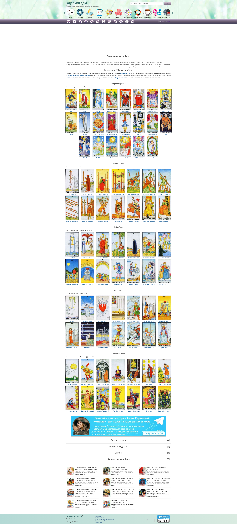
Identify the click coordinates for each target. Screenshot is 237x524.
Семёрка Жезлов (164, 194)
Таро (109, 17)
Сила (71, 134)
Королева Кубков (149, 284)
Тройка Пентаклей (103, 384)
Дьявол (165, 134)
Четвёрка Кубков (118, 257)
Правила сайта (99, 518)
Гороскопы (80, 17)
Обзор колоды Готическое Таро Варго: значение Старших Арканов (158, 479)
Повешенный (125, 134)
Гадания (70, 17)
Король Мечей (164, 347)
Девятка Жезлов (87, 221)
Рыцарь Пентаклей (133, 411)
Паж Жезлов (118, 221)
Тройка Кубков (103, 257)
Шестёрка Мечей (148, 321)
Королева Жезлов (149, 221)
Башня (84, 157)
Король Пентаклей (164, 411)
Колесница (165, 111)
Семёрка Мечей (164, 321)
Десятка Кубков (103, 284)
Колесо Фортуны (98, 134)
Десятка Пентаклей (103, 411)
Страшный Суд (138, 157)
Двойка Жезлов (87, 194)
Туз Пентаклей (72, 384)
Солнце (125, 157)
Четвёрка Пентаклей (118, 384)
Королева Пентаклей (148, 411)
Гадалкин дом (76, 3)
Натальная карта (138, 17)
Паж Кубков (118, 284)
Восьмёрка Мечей (72, 347)
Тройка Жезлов (103, 194)
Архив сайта (98, 522)
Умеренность (152, 134)
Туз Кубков (72, 257)
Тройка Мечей (102, 321)
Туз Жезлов (72, 194)
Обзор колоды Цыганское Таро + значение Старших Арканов (86, 468)
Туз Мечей (72, 321)
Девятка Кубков (87, 284)
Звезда (98, 157)
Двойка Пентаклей (87, 384)
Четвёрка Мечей (118, 321)
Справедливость (111, 134)
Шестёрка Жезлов (149, 194)
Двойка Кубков (87, 257)
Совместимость (157, 17)
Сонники (90, 17)
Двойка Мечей (87, 321)
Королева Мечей (148, 347)
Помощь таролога (164, 21)
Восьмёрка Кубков (72, 284)
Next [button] (173, 12)
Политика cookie (100, 521)
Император (125, 111)
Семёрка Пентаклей (164, 384)
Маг (84, 111)
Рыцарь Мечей (133, 347)
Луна (111, 157)
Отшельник (84, 134)
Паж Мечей (118, 347)
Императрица (111, 111)
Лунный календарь (166, 17)
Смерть (139, 134)
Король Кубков (164, 284)
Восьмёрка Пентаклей (72, 411)
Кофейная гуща (147, 17)
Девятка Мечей (87, 347)
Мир (152, 157)
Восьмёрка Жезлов (72, 221)
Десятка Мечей (103, 347)
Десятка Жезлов (103, 221)
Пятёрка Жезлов (133, 194)
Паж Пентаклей (118, 411)
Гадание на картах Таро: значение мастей (119, 501)
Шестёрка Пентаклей (148, 384)
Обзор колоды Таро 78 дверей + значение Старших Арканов (86, 490)
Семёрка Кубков (164, 257)
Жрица (98, 111)
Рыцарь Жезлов (134, 221)
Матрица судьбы (128, 17)
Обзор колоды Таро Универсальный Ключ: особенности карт (119, 468)
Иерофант (139, 111)
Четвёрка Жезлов (118, 194)
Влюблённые (152, 111)
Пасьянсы (118, 17)
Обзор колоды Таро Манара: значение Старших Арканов (85, 479)
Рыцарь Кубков (133, 284)
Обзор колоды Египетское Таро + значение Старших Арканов (122, 490)
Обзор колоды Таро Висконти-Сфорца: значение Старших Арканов (122, 479)
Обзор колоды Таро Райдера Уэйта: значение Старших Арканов (85, 501)
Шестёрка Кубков (149, 257)
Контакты (98, 516)
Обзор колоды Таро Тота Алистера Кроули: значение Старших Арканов (157, 490)
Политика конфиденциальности (105, 519)
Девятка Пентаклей (87, 411)
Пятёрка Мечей (134, 321)
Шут (71, 111)
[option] (70, 14)
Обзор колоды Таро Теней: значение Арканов (157, 468)
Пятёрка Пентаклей (133, 384)
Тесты (99, 17)
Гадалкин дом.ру (74, 516)
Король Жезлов (164, 221)
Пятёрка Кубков (133, 257)
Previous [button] (64, 12)
